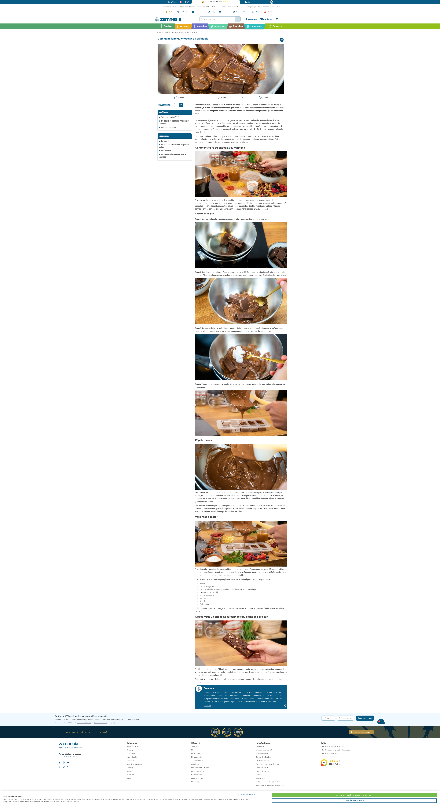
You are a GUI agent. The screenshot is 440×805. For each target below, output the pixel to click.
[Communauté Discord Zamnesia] (68, 766)
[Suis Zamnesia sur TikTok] (59, 766)
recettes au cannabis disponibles (248, 679)
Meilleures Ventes (196, 757)
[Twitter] (285, 706)
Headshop (130, 750)
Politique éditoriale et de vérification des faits (270, 785)
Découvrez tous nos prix (361, 732)
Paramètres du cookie (354, 800)
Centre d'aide (260, 746)
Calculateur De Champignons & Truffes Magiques (336, 750)
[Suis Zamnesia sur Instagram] (64, 762)
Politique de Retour (262, 768)
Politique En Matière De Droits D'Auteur (268, 782)
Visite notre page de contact (70, 756)
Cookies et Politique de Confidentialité (267, 764)
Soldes (129, 778)
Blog (192, 750)
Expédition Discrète (197, 778)
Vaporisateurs (131, 753)
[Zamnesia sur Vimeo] (68, 762)
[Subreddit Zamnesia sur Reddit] (64, 766)
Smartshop (130, 760)
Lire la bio (207, 705)
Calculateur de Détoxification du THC (332, 746)
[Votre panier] (278, 19)
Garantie (258, 775)
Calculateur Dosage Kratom (329, 753)
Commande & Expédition (263, 757)
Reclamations (260, 778)
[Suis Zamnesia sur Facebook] (59, 762)
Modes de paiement (262, 753)
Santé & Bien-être (132, 757)
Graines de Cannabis (133, 746)
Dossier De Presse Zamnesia (200, 768)
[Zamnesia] (175, 19)
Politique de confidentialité (84, 723)
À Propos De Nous (197, 760)
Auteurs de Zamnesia (198, 771)
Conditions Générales (262, 760)
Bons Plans (130, 775)
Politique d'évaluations (263, 771)
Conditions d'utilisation (100, 723)
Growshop (130, 768)
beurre (210, 200)
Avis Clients (195, 764)
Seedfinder (194, 746)
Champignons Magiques (134, 764)
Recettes (167, 32)
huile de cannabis (226, 200)
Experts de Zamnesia (197, 775)
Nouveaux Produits (197, 753)
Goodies (129, 771)
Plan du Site (195, 782)
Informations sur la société (264, 750)
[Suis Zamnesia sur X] (72, 762)
